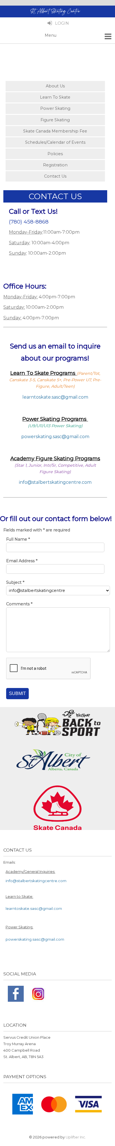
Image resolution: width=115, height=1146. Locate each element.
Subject (15, 582)
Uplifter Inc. (76, 1137)
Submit (17, 693)
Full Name (18, 539)
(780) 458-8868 (29, 221)
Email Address (21, 560)
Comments (19, 603)
